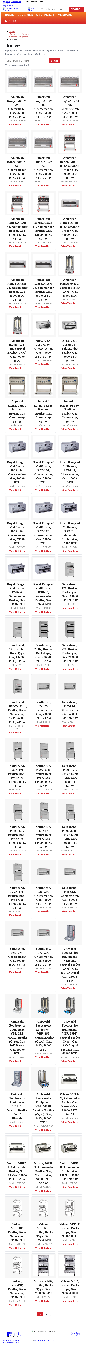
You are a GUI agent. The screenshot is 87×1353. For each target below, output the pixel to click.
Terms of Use (75, 1337)
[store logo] (14, 9)
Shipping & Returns (77, 1335)
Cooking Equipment (18, 36)
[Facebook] (7, 1346)
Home (12, 31)
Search (55, 61)
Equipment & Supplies (19, 34)
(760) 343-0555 (14, 1333)
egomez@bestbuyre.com (17, 1335)
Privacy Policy (75, 1333)
